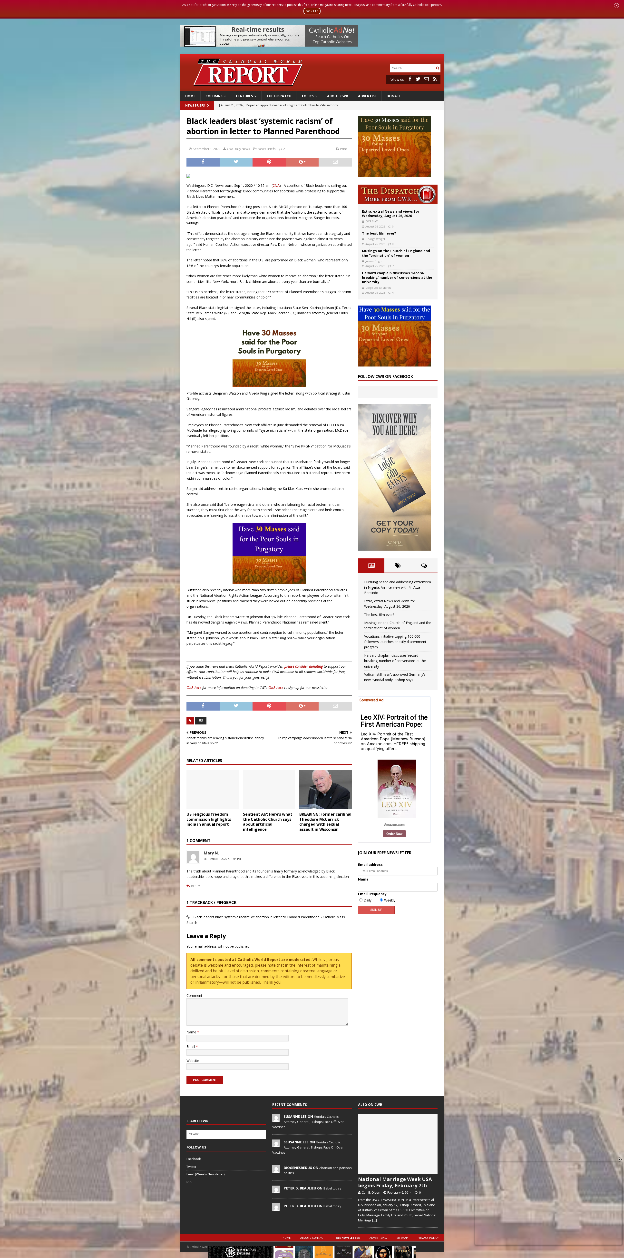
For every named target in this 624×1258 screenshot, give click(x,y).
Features (244, 96)
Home (190, 96)
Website (192, 1060)
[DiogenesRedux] (276, 1170)
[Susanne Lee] (276, 1119)
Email (191, 1046)
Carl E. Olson (371, 1192)
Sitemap (402, 1237)
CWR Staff (371, 221)
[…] (374, 1220)
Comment (194, 995)
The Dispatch (278, 96)
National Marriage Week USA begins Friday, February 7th (395, 1182)
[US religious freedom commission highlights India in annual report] (212, 789)
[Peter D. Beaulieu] (276, 1191)
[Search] (437, 68)
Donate (394, 96)
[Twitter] (418, 79)
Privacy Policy (428, 1237)
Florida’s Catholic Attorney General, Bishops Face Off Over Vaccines (308, 1121)
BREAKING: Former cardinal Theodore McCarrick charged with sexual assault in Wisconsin (325, 822)
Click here (193, 687)
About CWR (337, 96)
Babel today (332, 1188)
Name (191, 1032)
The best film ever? (379, 233)
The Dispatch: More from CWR (398, 194)
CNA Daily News (238, 149)
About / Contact (312, 1237)
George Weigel (375, 239)
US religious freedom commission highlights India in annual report (208, 819)
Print (343, 149)
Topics (307, 96)
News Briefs (195, 105)
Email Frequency (372, 893)
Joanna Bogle (373, 261)
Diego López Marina (378, 287)
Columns (214, 96)
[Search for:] (412, 68)
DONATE (312, 11)
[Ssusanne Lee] (276, 1144)
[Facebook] (409, 79)
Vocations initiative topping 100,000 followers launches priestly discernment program (395, 642)
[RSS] (434, 79)
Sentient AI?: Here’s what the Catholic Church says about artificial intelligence (267, 822)
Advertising (378, 1237)
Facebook (193, 1159)
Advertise (367, 96)
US (201, 720)
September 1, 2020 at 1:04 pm (222, 859)
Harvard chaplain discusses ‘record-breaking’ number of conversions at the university (397, 277)
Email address (370, 864)
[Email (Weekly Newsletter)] (426, 79)
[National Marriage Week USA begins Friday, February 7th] (398, 1144)
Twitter (191, 1166)
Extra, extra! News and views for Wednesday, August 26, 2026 (390, 213)
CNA (276, 185)
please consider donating (303, 666)
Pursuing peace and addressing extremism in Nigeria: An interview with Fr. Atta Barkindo (397, 587)
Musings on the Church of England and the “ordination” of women (396, 253)
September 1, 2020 (206, 149)
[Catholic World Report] (312, 88)
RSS (189, 1182)
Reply (195, 886)
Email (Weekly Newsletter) (205, 1174)
